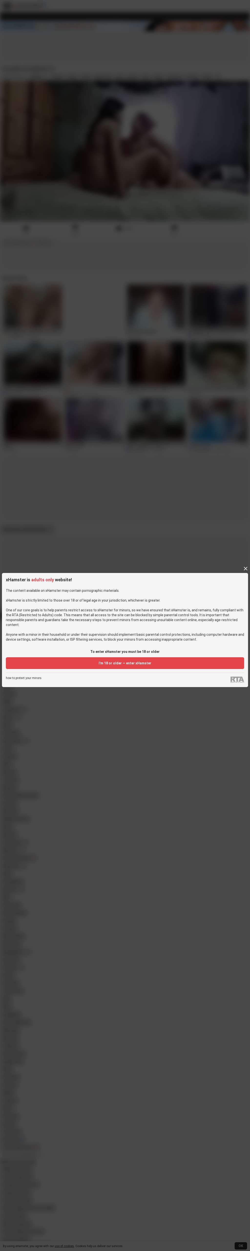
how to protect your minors (24, 678)
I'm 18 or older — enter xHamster (125, 663)
